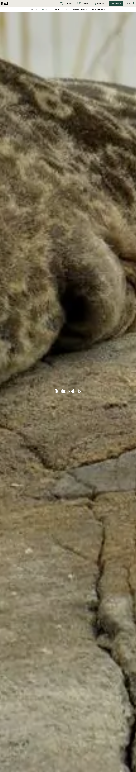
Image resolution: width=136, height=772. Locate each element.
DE (127, 3)
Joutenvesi (100, 3)
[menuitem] (65, 3)
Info (67, 9)
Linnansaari (68, 3)
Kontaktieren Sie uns (98, 9)
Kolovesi (85, 3)
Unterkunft (57, 9)
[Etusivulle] (5, 3)
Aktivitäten (45, 9)
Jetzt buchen (115, 3)
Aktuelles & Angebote (80, 9)
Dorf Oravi (34, 9)
